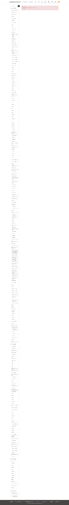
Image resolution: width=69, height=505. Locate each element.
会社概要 (11, 501)
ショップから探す (13, 8)
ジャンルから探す (13, 344)
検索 (35, 2)
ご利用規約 (51, 501)
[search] (19, 6)
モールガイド (52, 2)
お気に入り (42, 2)
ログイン (39, 2)
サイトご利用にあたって (18, 501)
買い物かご (45, 2)
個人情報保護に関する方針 (29, 501)
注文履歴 (49, 2)
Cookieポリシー (44, 501)
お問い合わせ (55, 2)
